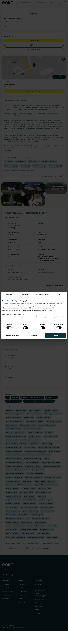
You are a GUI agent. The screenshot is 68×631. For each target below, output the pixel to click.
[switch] (25, 327)
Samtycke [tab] (9, 294)
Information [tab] (25, 294)
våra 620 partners (12, 303)
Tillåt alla (55, 335)
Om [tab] (59, 294)
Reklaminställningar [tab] (42, 294)
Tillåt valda (34, 335)
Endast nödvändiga (12, 335)
